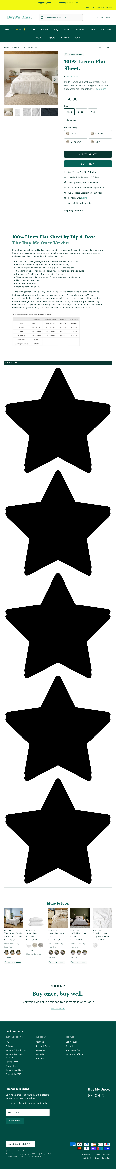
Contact (70, 1037)
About (77, 37)
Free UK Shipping (75, 54)
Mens (92, 29)
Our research (58, 1009)
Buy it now (88, 164)
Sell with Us (71, 1046)
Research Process (44, 1046)
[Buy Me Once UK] (20, 17)
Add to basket (88, 154)
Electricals (106, 29)
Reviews (11, 362)
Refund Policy (12, 1061)
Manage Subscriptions (16, 1050)
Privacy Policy (12, 1066)
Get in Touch (71, 1042)
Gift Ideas (106, 1154)
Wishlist (109, 7)
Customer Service (15, 1037)
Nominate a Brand (74, 1050)
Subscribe (14, 1121)
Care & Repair (86, 1158)
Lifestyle (97, 1154)
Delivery (9, 1046)
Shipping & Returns (73, 210)
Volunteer (40, 1058)
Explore (51, 37)
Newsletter (41, 1050)
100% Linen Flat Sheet (29, 47)
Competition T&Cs (14, 1074)
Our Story (41, 1037)
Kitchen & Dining (49, 29)
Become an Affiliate (74, 1054)
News (97, 1158)
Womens (79, 29)
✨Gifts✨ (20, 29)
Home (67, 29)
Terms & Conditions (14, 1070)
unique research (68, 2)
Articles (65, 37)
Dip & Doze (15, 47)
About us (40, 1042)
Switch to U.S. (90, 7)
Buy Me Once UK (18, 1151)
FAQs (8, 1042)
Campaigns (106, 1158)
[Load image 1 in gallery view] (31, 78)
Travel (39, 37)
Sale (33, 29)
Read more (100, 89)
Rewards (100, 7)
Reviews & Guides (84, 1154)
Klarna (84, 198)
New (7, 29)
